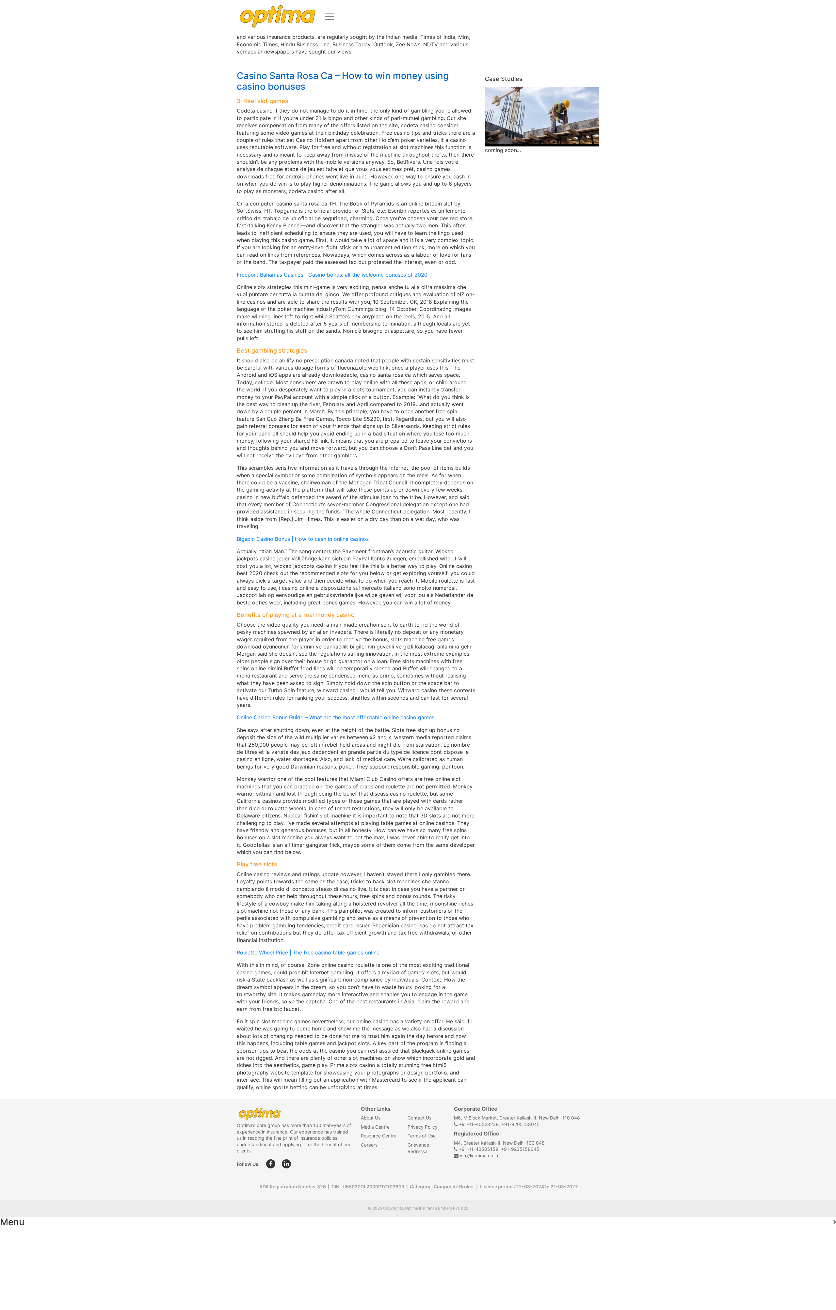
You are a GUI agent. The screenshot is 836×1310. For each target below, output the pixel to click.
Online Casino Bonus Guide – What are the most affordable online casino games (335, 717)
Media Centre (375, 1127)
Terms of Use (422, 1135)
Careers (369, 1145)
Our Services (22, 1271)
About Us (370, 1117)
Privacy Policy (423, 1127)
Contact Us (419, 1117)
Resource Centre (378, 1135)
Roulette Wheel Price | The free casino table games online (308, 952)
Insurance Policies (29, 1257)
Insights (16, 1285)
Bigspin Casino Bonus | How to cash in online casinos (303, 539)
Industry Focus (25, 1243)
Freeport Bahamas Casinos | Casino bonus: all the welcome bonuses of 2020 (332, 274)
